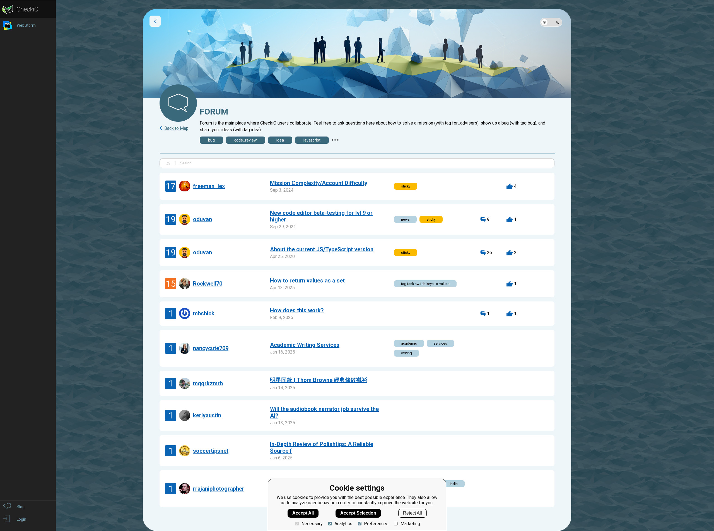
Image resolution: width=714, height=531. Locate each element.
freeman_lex (209, 186)
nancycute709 (210, 348)
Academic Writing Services (304, 345)
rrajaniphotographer (218, 488)
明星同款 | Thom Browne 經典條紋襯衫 (318, 380)
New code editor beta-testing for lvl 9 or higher (321, 216)
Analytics (343, 523)
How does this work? (297, 310)
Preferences (376, 523)
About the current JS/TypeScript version (321, 249)
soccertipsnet (210, 450)
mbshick (203, 313)
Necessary (311, 523)
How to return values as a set (307, 280)
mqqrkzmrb (208, 383)
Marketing (410, 523)
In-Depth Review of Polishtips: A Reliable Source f (321, 447)
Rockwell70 (207, 283)
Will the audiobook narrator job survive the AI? (324, 412)
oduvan (202, 219)
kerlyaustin (207, 415)
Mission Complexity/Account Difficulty (318, 183)
